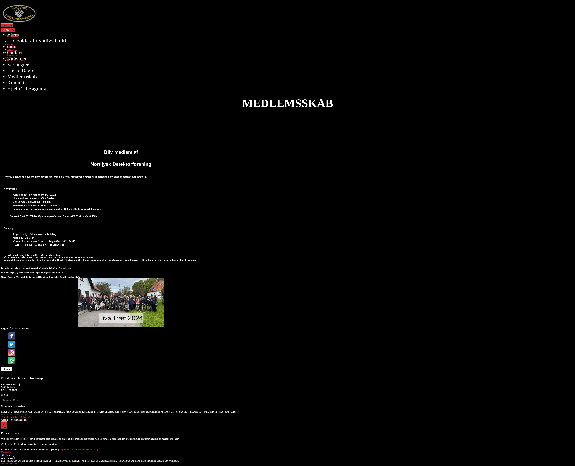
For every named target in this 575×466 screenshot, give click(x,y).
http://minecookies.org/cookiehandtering (79, 449)
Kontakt (15, 83)
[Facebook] (11, 339)
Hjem (13, 35)
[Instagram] (11, 355)
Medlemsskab (22, 77)
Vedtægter (18, 65)
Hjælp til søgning (26, 88)
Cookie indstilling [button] (10, 417)
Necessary (10, 455)
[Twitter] (11, 347)
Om (11, 47)
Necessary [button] (6, 452)
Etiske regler (21, 71)
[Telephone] (11, 363)
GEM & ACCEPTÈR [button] (11, 463)
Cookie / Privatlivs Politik (41, 41)
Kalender (17, 59)
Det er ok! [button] (25, 417)
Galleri (14, 53)
